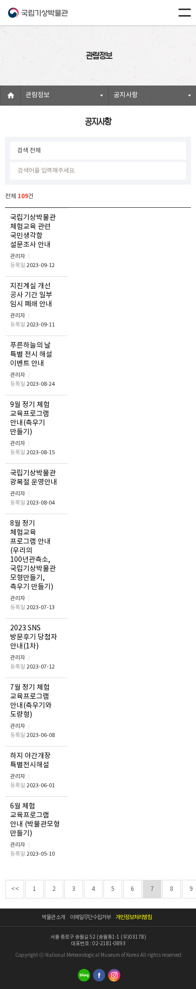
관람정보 (38, 95)
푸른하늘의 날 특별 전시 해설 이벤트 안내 (31, 355)
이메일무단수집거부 (90, 917)
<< (15, 889)
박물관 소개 (53, 917)
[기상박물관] (37, 12)
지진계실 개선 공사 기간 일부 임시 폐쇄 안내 (31, 295)
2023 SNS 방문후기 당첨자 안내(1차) (33, 637)
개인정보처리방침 (134, 917)
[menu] (184, 13)
